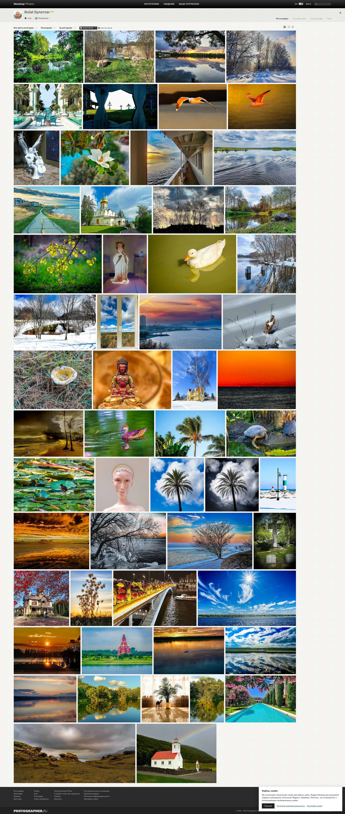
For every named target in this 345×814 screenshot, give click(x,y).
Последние (46, 28)
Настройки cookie (91, 799)
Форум (36, 791)
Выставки (18, 799)
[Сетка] (285, 27)
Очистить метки (106, 28)
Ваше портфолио (189, 4)
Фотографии (151, 4)
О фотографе (317, 19)
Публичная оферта (91, 794)
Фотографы (38, 796)
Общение (169, 4)
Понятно (268, 806)
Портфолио (43, 18)
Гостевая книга (299, 19)
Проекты (17, 796)
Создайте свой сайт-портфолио (67, 794)
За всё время (65, 28)
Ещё (329, 19)
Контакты (58, 799)
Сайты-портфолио (41, 799)
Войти (308, 4)
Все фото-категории (24, 28)
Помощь (57, 796)
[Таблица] (289, 27)
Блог (36, 794)
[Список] (293, 27)
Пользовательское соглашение (96, 791)
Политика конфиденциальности (97, 796)
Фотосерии (18, 794)
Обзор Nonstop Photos (63, 791)
